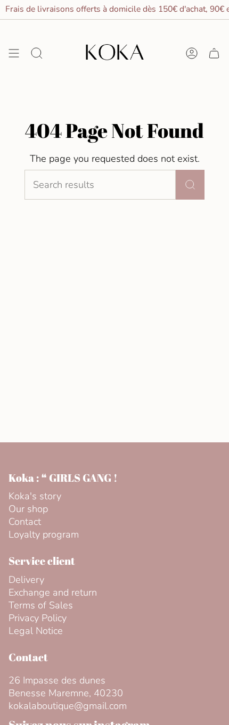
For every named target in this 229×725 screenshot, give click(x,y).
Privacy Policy (38, 618)
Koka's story (35, 496)
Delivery (26, 579)
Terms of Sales (41, 605)
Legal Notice (36, 630)
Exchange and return (53, 592)
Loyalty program (44, 534)
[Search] (190, 185)
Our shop (28, 508)
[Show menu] (13, 53)
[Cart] (214, 53)
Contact (25, 521)
